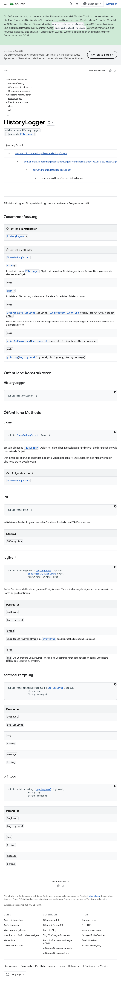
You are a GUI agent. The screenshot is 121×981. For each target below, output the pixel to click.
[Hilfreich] (110, 70)
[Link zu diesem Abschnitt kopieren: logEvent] (19, 558)
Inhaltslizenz (95, 896)
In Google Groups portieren (56, 953)
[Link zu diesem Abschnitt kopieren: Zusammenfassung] (40, 217)
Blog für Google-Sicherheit (56, 935)
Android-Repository (13, 920)
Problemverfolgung (91, 945)
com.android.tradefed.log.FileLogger (52, 169)
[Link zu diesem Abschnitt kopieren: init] (11, 497)
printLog (12, 357)
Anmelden (111, 3)
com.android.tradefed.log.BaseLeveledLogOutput (41, 153)
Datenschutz (75, 966)
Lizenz (62, 966)
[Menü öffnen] (5, 4)
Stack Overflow (89, 940)
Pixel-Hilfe (87, 925)
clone (10, 265)
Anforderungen (12, 925)
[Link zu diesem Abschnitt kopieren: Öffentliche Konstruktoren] (54, 373)
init (9, 290)
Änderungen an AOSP (16, 35)
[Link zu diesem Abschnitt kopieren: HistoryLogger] (28, 383)
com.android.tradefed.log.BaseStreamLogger (47, 161)
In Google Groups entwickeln (57, 947)
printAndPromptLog (18, 341)
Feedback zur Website (96, 966)
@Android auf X (51, 920)
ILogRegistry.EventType (64, 312)
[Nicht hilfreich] (114, 70)
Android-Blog (49, 930)
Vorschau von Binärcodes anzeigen (21, 935)
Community (26, 966)
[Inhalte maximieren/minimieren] (26, 80)
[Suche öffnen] (71, 4)
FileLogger (27, 134)
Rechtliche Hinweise (45, 966)
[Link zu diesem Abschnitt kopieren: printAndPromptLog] (36, 675)
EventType (49, 638)
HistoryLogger (15, 236)
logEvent (12, 312)
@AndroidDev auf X (53, 925)
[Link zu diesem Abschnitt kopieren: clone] (15, 423)
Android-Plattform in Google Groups (57, 941)
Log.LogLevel (27, 312)
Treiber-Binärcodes (13, 945)
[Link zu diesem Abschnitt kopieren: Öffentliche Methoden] (46, 413)
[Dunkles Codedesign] (115, 392)
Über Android (10, 966)
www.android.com (91, 930)
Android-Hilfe (89, 920)
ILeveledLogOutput (18, 257)
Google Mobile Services (93, 935)
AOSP (6, 70)
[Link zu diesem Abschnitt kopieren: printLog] (19, 777)
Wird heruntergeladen (15, 930)
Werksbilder (10, 940)
